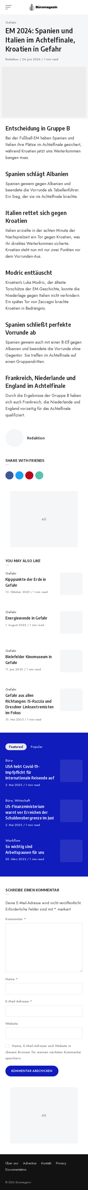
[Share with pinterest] (29, 475)
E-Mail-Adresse (18, 1001)
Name (11, 979)
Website (11, 1023)
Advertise (30, 1163)
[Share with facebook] (9, 475)
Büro (9, 760)
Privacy (61, 1163)
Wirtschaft (22, 800)
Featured (16, 746)
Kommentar (15, 919)
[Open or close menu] (9, 7)
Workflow (12, 840)
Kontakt (46, 1163)
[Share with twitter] (19, 475)
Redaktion (12, 59)
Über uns (11, 1163)
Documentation (15, 1169)
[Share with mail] (39, 475)
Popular (37, 746)
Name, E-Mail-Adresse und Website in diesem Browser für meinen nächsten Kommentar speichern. (43, 1051)
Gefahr (10, 22)
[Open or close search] (79, 7)
